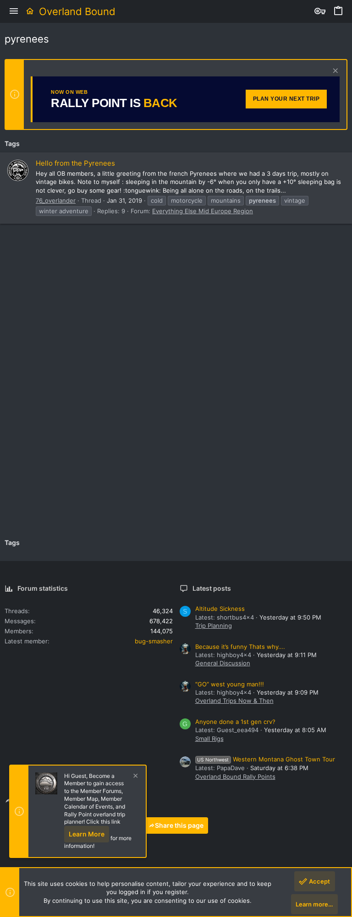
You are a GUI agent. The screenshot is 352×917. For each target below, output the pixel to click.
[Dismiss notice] (334, 71)
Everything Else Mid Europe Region (202, 211)
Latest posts (211, 588)
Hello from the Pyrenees (75, 163)
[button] (14, 11)
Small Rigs (209, 738)
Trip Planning (213, 625)
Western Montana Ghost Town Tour (266, 759)
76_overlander (56, 200)
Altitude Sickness (220, 608)
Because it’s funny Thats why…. (240, 646)
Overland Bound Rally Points (235, 776)
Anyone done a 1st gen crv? (235, 721)
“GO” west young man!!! (229, 684)
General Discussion (222, 663)
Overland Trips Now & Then (234, 700)
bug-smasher (154, 641)
